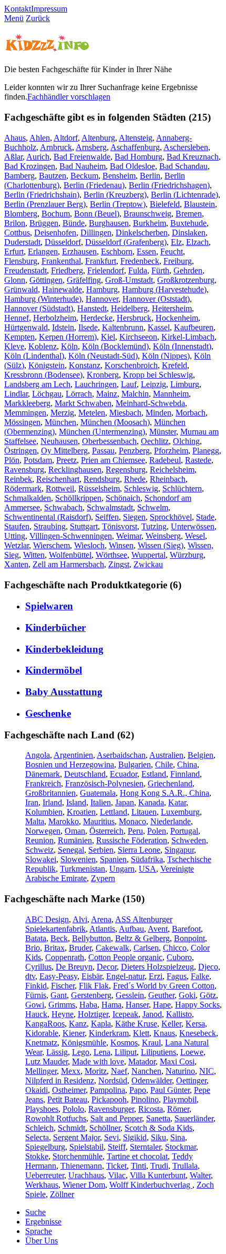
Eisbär (91, 976)
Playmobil (180, 1099)
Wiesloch (89, 545)
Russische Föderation (131, 840)
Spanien (113, 859)
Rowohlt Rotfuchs (55, 1118)
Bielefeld (165, 204)
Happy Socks (197, 1004)
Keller (171, 1023)
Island (76, 802)
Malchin (135, 393)
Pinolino (145, 1099)
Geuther (161, 995)
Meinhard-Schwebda (150, 403)
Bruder (80, 947)
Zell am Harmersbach (68, 564)
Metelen (91, 412)
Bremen (189, 213)
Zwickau (148, 564)
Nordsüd (112, 1080)
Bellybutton (91, 938)
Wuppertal (148, 554)
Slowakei (40, 859)
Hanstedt (92, 308)
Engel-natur (125, 976)
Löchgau (46, 393)
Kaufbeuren (193, 327)
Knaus (164, 1033)
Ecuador (123, 773)
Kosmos (124, 1042)
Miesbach (125, 412)
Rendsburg (102, 479)
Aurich (37, 156)
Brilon (14, 223)
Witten (34, 554)
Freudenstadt (25, 270)
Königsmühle (83, 1042)
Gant (58, 995)
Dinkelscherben (142, 232)
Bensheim (119, 175)
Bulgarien (134, 764)
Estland (153, 773)
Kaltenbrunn (122, 327)
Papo (137, 1089)
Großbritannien (50, 792)
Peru (135, 830)
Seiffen (107, 516)
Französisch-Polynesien (104, 783)
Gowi (34, 1004)
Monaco (132, 821)
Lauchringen (96, 384)
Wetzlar (16, 545)
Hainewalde (62, 289)
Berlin (150, 175)
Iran (31, 802)
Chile (164, 764)
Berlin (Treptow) (118, 204)
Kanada (151, 802)
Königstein (46, 365)
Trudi (159, 1165)
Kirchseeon (138, 336)
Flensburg (20, 260)
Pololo (73, 1108)
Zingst (118, 564)
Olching (186, 441)
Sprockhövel (171, 516)
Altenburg (98, 137)
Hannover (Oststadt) (156, 298)
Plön (11, 460)
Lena (102, 1052)
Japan (124, 802)
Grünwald (21, 289)
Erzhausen (79, 251)
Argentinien (73, 755)
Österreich (106, 830)
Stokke (36, 1156)
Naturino (180, 1071)
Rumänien (75, 840)
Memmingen (25, 412)
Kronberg (103, 374)
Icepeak (125, 1014)
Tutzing (154, 526)
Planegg (205, 450)
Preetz (66, 460)
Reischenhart (57, 479)
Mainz (106, 393)
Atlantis (102, 928)
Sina (177, 1137)
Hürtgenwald (26, 327)
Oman (75, 830)
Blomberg (20, 213)
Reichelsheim (172, 469)
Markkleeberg (27, 403)
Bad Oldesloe (132, 166)
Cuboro (179, 957)
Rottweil (60, 488)
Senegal (71, 849)
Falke (200, 976)
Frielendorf (105, 270)
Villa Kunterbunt (158, 1175)
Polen (156, 830)
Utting (14, 535)
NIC (206, 1071)
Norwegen (42, 830)
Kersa (195, 1023)
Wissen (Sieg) (160, 545)
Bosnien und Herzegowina (69, 764)
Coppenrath (64, 957)
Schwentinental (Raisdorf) (47, 516)
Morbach (191, 412)
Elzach (197, 242)
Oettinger (191, 1080)
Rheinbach (168, 479)
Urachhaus (86, 1175)
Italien (100, 802)
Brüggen (43, 223)
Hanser (137, 1004)
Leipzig (153, 384)
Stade (205, 516)
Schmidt (71, 1127)
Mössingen (22, 422)
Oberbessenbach (109, 441)
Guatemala (98, 792)
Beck (59, 938)
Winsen (121, 545)
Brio (32, 947)
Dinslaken (189, 232)
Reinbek (18, 479)
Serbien (101, 849)
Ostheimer (69, 1089)
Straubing (50, 526)
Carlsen (146, 947)
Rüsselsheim (99, 488)
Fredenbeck (139, 260)
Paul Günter (170, 1089)
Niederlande (170, 821)
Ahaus (15, 137)
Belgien (200, 755)
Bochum (56, 213)
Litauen (144, 811)
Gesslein (130, 995)
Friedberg (67, 270)
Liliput (126, 1052)
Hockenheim (177, 317)
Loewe (191, 1052)
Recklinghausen (74, 469)
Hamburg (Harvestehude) (164, 289)
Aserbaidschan (121, 755)
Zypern (103, 878)
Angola (37, 755)
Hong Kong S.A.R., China (164, 792)
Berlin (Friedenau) (94, 185)
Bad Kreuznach (193, 156)
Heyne (63, 1014)
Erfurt (14, 251)
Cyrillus (38, 966)
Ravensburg (24, 469)
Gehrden (187, 270)
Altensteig (135, 137)
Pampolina (107, 1089)
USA (147, 868)
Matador (142, 1061)
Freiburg (177, 260)
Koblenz (42, 346)
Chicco (175, 947)
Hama (111, 1004)
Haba (88, 1004)
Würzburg (186, 554)
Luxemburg (180, 811)
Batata (35, 938)
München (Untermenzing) (102, 431)
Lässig (57, 1052)
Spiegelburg (45, 1146)
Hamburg (102, 289)
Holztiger (93, 1014)
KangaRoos (45, 1023)
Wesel (195, 535)
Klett (141, 1033)
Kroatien (81, 811)
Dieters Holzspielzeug (157, 966)
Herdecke (96, 317)
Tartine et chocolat (137, 1156)
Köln (69, 346)
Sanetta (158, 1118)
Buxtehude (188, 223)
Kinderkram (109, 1033)
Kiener (74, 1033)
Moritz (96, 1071)
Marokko (63, 821)
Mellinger (41, 1071)
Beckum (84, 175)
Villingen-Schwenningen (70, 535)
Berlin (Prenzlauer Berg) (45, 204)
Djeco (208, 966)
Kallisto (179, 1014)
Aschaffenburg (135, 147)
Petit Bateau (67, 1099)
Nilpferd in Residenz (59, 1080)
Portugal (184, 830)
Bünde (74, 223)
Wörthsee (111, 554)
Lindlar (16, 393)
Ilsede (88, 327)
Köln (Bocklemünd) (115, 346)
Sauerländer (193, 1118)
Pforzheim (171, 450)
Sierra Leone (139, 849)
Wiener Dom (84, 1184)
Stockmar (180, 1146)
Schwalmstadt (110, 507)
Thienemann (81, 1165)
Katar (177, 802)
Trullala (185, 1165)
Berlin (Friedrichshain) (41, 194)
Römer (178, 1108)
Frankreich (43, 783)
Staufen (16, 526)
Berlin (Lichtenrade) (184, 194)
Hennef (16, 317)
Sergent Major (76, 1137)
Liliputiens (158, 1052)
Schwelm (152, 507)
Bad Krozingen (29, 166)
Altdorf (66, 137)
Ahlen (39, 137)
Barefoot (186, 928)
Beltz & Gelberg (142, 938)
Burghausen (109, 223)
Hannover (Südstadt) (38, 308)
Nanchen (146, 1071)
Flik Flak (94, 985)
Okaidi (36, 1089)
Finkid (36, 985)
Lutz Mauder (46, 1061)
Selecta (37, 1137)
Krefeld (174, 365)
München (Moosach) (115, 422)
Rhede (135, 479)
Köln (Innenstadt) (182, 346)
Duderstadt (22, 242)
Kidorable (41, 1033)
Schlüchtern (182, 488)
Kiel (108, 336)
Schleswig (141, 488)
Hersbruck (134, 317)
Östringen (20, 450)
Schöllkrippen (78, 497)
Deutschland (85, 773)
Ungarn (122, 868)
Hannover (102, 298)
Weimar (128, 535)
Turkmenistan (82, 868)
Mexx (70, 1071)
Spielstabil (86, 1146)
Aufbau (131, 928)
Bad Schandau (183, 166)
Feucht (171, 251)
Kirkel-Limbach (187, 336)
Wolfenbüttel (70, 554)
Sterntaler (145, 1146)
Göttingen (46, 279)
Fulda (137, 270)
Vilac (117, 1175)
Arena (101, 919)
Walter (200, 1175)
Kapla (101, 1023)
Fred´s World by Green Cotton (163, 985)
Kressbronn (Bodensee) (43, 374)
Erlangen (43, 251)
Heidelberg (129, 308)
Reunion (39, 840)
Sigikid (135, 1137)
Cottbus (17, 232)
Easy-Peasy (58, 976)
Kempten (19, 336)
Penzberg (134, 450)
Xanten (16, 564)
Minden (158, 412)
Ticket (116, 1165)
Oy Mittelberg (64, 450)
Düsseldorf (63, 242)
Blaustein (199, 204)
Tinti (138, 1165)
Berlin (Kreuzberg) (115, 194)
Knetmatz (41, 1042)
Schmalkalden (27, 497)
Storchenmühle (77, 1156)
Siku (158, 1137)
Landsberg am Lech (37, 384)
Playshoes (41, 1108)
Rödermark (23, 488)
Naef (119, 1071)
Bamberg (19, 175)
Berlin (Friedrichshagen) (169, 185)
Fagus (177, 976)
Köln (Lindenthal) (34, 355)
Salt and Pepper (116, 1118)
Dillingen (95, 232)
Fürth (160, 270)
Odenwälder (151, 1080)
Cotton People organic (125, 957)
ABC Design (47, 919)
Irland (52, 802)
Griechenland (170, 783)
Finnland (185, 773)
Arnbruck (56, 147)
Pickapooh (109, 1099)
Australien (166, 755)
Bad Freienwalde (82, 156)
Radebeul (165, 460)
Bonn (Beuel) (96, 213)
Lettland (113, 811)
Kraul (151, 1042)
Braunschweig (147, 213)
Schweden (188, 840)
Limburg (184, 384)
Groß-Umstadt (129, 279)
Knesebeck (197, 1033)
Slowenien (78, 859)
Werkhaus (41, 1184)
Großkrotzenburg (185, 279)
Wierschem (51, 545)
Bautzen (52, 175)
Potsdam (38, 460)
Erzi (155, 976)
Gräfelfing (84, 279)
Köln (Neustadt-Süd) (103, 355)
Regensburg (126, 469)
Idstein (63, 327)
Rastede (198, 460)
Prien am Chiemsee (113, 460)
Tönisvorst (119, 526)
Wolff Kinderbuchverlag (150, 1184)
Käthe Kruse (136, 1023)
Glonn (14, 279)
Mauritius (99, 821)
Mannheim (171, 393)
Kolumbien (44, 811)
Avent (158, 928)
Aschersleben (185, 147)
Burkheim (149, 223)
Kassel (159, 327)
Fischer (63, 985)
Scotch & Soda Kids (158, 1127)
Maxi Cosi (177, 1061)
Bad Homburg (138, 156)
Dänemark (42, 773)
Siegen (134, 516)
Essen (146, 251)
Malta (34, 821)
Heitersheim (172, 308)
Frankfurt (100, 260)
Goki (187, 995)
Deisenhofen (55, 232)
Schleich (39, 1127)
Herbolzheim (54, 317)
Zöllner (62, 1194)
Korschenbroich (131, 365)
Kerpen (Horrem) (68, 336)
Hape (162, 1004)
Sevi (111, 1137)
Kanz (78, 1023)
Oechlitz (155, 441)
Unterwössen (192, 526)
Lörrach (79, 393)
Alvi (80, 919)
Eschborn (116, 251)
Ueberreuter (44, 1175)
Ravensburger (111, 1108)
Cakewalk (112, 947)
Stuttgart (84, 526)
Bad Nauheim (82, 166)
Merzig (62, 412)
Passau (103, 450)
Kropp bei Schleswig (158, 374)
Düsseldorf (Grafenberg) (126, 242)
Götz (208, 995)
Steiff (117, 1146)
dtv (30, 976)
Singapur (179, 849)
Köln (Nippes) (166, 355)
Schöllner (104, 1127)
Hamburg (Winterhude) (42, 298)
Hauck (36, 1014)
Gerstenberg (91, 995)
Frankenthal (61, 260)
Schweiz (39, 849)
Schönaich (123, 497)
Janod (152, 1014)
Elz (176, 242)
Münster (162, 431)
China (187, 764)
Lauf (129, 384)
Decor (107, 966)
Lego (80, 1052)
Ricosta (150, 1108)
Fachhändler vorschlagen (68, 96)
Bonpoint (189, 938)
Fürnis (35, 995)
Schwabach (63, 507)
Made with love (98, 1061)
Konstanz (84, 365)
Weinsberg (163, 535)
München (60, 422)
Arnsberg (91, 147)
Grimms (61, 1004)
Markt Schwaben (83, 403)
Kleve (14, 346)
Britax (54, 947)
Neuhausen (59, 441)
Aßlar (13, 156)
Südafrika (147, 859)
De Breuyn (74, 966)
